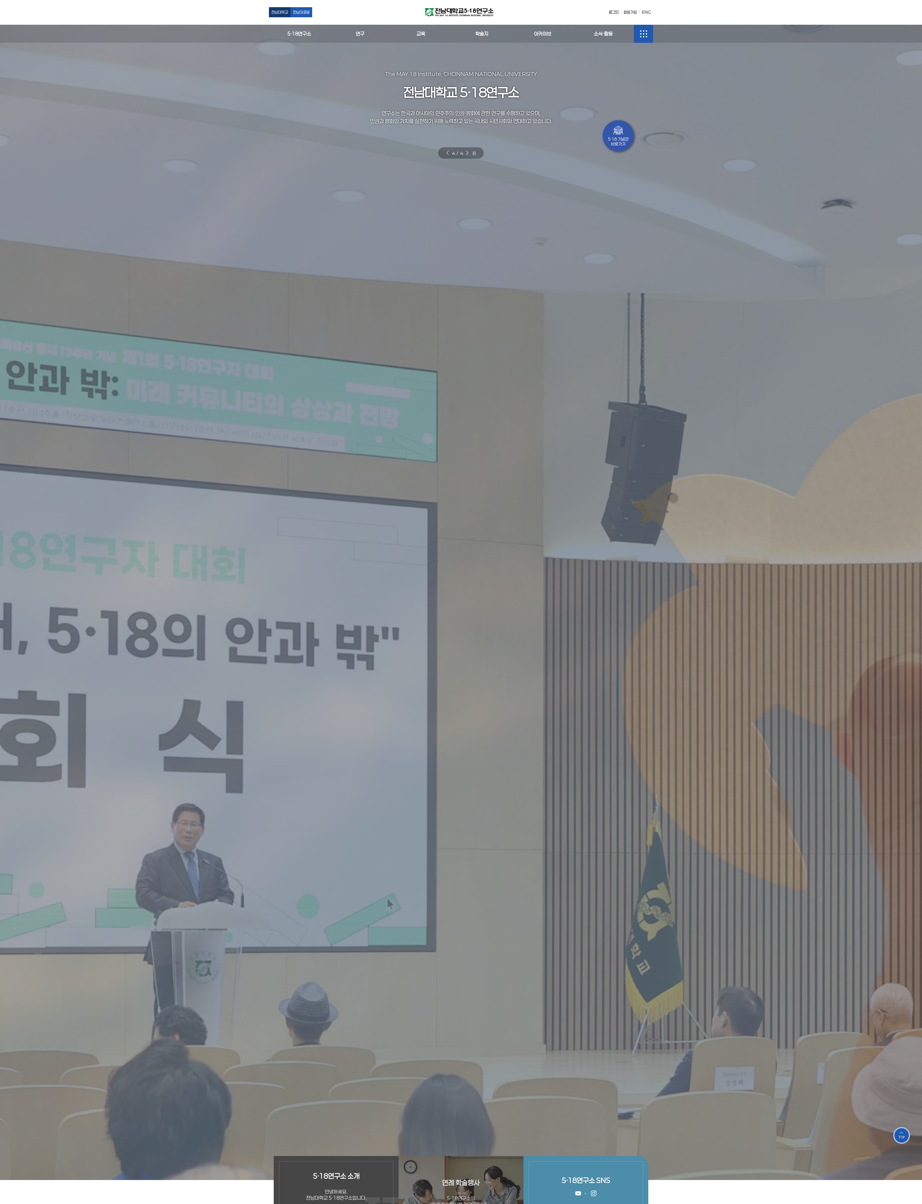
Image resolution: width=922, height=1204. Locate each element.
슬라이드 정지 (474, 153)
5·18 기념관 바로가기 (618, 141)
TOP (901, 1137)
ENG (646, 12)
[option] (461, 602)
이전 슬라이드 (447, 153)
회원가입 (630, 12)
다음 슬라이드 (467, 153)
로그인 (614, 12)
